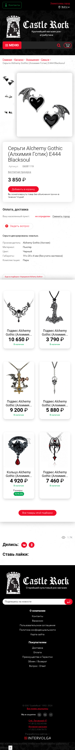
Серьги (45, 59)
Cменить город (61, 216)
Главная (7, 59)
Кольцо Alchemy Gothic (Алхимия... (19, 474)
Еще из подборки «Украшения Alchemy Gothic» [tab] (24, 277)
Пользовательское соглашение (37, 625)
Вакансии (37, 620)
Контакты (14, 5)
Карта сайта (37, 634)
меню (14, 45)
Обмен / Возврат (37, 661)
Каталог (19, 59)
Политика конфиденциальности (37, 629)
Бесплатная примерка (19, 172)
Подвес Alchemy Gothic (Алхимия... (19, 332)
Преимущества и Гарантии (37, 656)
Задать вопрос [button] (19, 226)
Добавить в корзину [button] (23, 189)
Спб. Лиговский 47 (38, 720)
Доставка (37, 647)
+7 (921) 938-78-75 (37, 729)
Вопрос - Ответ (37, 666)
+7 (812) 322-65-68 (37, 723)
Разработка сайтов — (37, 734)
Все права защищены (37, 708)
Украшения (32, 59)
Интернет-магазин (38, 726)
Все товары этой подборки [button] (37, 512)
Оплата (37, 652)
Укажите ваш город (60, 3)
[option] (44, 105)
